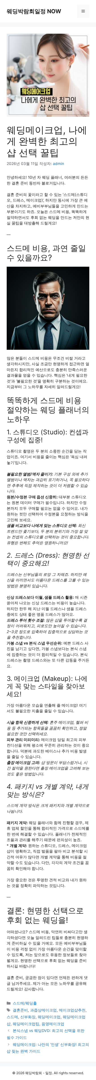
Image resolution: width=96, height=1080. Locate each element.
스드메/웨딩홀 (25, 1003)
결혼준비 (20, 1010)
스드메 (12, 1017)
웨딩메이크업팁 (26, 1024)
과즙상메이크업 (43, 1010)
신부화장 (27, 1017)
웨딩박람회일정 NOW (34, 11)
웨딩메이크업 (49, 1017)
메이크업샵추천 (72, 1010)
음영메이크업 (53, 1024)
